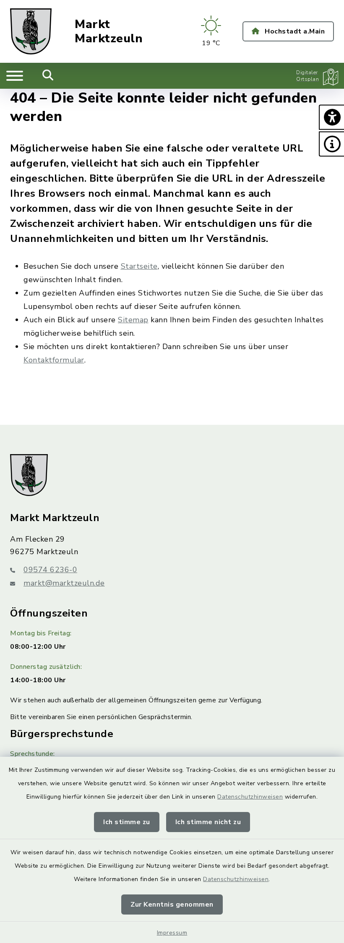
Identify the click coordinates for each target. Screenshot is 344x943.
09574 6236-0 (50, 570)
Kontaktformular (53, 360)
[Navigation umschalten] (14, 75)
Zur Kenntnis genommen (172, 904)
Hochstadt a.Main (294, 31)
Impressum (172, 933)
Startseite (139, 266)
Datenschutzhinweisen (250, 797)
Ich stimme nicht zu (208, 822)
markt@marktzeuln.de (64, 583)
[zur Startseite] (31, 31)
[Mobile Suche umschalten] (48, 76)
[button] (331, 117)
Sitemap (133, 320)
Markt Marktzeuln (109, 31)
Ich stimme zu (126, 822)
